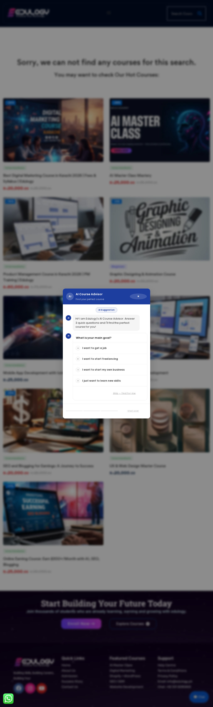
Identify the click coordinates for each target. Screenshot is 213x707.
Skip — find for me (124, 393)
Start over (133, 410)
